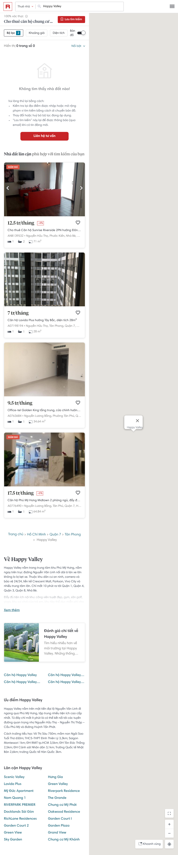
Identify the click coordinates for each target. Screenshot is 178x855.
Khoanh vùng (152, 844)
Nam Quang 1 (15, 798)
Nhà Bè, (71, 236)
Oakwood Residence (64, 812)
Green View (13, 833)
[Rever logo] (7, 6)
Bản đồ (72, 33)
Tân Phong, (56, 326)
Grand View (57, 833)
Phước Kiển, (57, 236)
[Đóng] (137, 420)
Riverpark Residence (64, 791)
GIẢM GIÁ (13, 167)
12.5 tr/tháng (21, 223)
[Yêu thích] (77, 222)
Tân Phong (73, 535)
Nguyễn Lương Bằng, (38, 416)
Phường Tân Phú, (64, 416)
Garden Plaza (58, 826)
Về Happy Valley (23, 559)
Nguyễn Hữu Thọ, (37, 236)
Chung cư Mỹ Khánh (64, 840)
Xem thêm (12, 610)
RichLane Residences (20, 819)
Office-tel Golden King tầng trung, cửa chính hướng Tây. (44, 410)
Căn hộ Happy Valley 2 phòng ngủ (22, 682)
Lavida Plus (12, 784)
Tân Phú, (58, 506)
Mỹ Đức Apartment (18, 791)
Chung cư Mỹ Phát (62, 805)
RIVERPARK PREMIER (19, 805)
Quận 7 (55, 535)
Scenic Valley (14, 777)
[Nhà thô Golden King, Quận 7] (44, 395)
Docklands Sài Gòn (19, 812)
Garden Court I (60, 819)
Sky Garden (13, 840)
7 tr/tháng (18, 313)
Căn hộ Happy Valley (20, 675)
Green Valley (58, 784)
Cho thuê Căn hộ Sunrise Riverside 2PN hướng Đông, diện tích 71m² (44, 230)
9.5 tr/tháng (20, 403)
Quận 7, (70, 326)
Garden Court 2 (16, 826)
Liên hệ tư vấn (44, 136)
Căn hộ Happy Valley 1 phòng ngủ (66, 675)
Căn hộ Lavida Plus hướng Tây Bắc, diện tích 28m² (42, 320)
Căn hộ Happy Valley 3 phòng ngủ (66, 682)
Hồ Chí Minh (36, 535)
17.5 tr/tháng (21, 493)
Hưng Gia (55, 777)
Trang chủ (15, 534)
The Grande (57, 798)
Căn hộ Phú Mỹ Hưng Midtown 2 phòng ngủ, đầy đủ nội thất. (44, 500)
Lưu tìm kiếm (73, 19)
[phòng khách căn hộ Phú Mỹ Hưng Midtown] (44, 485)
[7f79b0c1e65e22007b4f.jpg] (44, 305)
